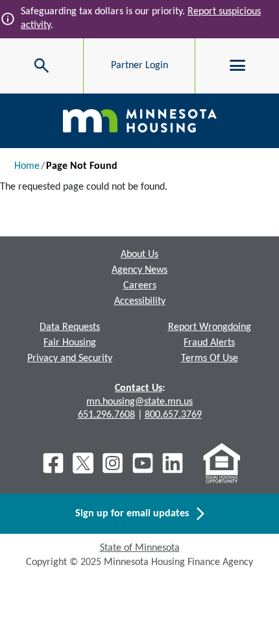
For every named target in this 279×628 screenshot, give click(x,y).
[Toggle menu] (237, 65)
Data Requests (70, 327)
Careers (139, 286)
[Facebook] (53, 463)
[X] (83, 463)
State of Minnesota (140, 548)
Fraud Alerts (209, 343)
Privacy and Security (69, 358)
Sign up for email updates (136, 514)
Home (27, 166)
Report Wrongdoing (209, 327)
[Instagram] (113, 463)
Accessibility (139, 301)
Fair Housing (69, 343)
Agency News (139, 270)
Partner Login (139, 65)
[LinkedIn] (173, 463)
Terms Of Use (209, 358)
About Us (139, 254)
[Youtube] (142, 463)
